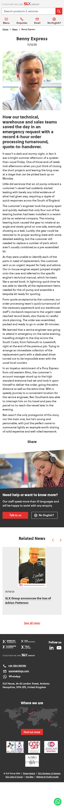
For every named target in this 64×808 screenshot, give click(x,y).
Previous (53, 540)
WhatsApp (14, 676)
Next (60, 540)
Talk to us (15, 515)
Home (5, 29)
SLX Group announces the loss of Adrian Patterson (28, 600)
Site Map (29, 777)
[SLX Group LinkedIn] (51, 647)
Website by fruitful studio (47, 777)
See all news (32, 623)
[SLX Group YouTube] (57, 647)
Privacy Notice (29, 773)
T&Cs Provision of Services (49, 773)
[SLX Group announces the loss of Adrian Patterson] (32, 567)
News (15, 29)
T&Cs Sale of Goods (14, 777)
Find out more (32, 732)
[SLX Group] (32, 4)
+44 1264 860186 (17, 665)
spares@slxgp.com (19, 671)
